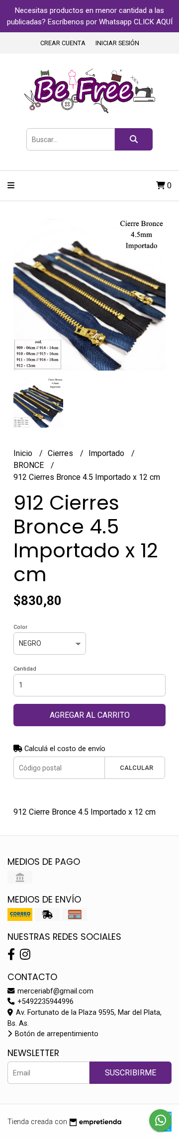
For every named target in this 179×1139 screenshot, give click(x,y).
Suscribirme (130, 1072)
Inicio (23, 453)
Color (20, 627)
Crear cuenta (63, 43)
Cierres (61, 453)
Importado (107, 453)
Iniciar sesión (117, 43)
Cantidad (24, 669)
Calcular (136, 767)
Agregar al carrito (90, 715)
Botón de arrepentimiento (55, 1034)
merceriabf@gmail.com (54, 991)
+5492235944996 (44, 1001)
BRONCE (29, 465)
